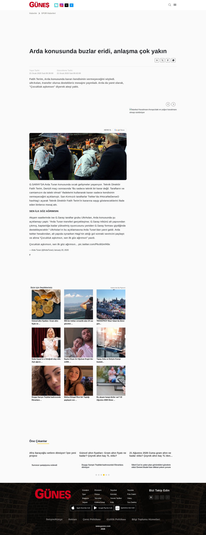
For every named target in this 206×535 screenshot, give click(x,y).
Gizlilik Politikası (116, 519)
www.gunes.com (103, 526)
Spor (84, 494)
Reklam (72, 519)
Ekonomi (98, 490)
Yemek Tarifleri (116, 498)
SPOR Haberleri (48, 13)
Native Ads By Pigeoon (118, 288)
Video (129, 498)
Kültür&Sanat (100, 502)
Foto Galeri (131, 494)
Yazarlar (130, 490)
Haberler (33, 13)
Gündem (85, 490)
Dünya (97, 494)
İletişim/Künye (54, 519)
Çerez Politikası (92, 519)
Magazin (85, 498)
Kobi (112, 502)
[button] (168, 104)
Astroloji (113, 494)
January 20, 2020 (61, 250)
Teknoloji (98, 498)
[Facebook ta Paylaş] (168, 60)
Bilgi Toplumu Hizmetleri (146, 519)
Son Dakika (131, 502)
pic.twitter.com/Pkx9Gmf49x (94, 244)
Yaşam (85, 502)
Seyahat (113, 490)
